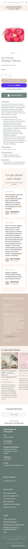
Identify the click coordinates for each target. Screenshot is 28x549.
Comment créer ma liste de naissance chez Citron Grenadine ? (13, 314)
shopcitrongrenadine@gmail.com (14, 465)
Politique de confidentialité (13, 525)
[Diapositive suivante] (26, 7)
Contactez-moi (9, 481)
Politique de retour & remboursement (11, 528)
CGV (5, 532)
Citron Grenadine (10, 538)
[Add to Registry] (14, 95)
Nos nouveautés (9, 493)
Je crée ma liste (10, 336)
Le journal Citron (9, 507)
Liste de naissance (10, 496)
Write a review (14, 414)
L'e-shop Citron (9, 499)
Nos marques (8, 501)
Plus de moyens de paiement (14, 89)
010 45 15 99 (7, 459)
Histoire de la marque (11, 504)
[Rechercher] (5, 2)
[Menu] (2, 2)
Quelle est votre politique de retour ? (13, 309)
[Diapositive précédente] (1, 7)
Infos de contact (9, 519)
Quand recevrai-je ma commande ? (9, 305)
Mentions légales (10, 522)
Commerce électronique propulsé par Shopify (17, 539)
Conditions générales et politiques (14, 543)
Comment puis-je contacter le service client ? (12, 340)
